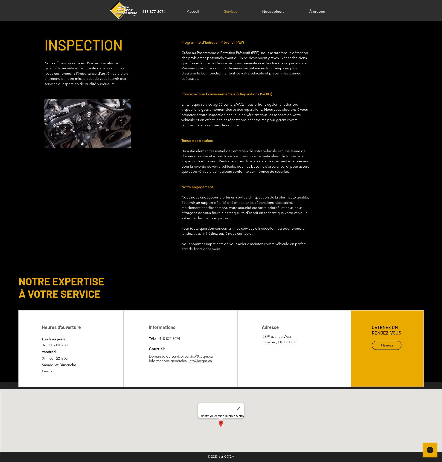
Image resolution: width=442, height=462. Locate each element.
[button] (386, 345)
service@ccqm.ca (199, 356)
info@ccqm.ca (200, 360)
